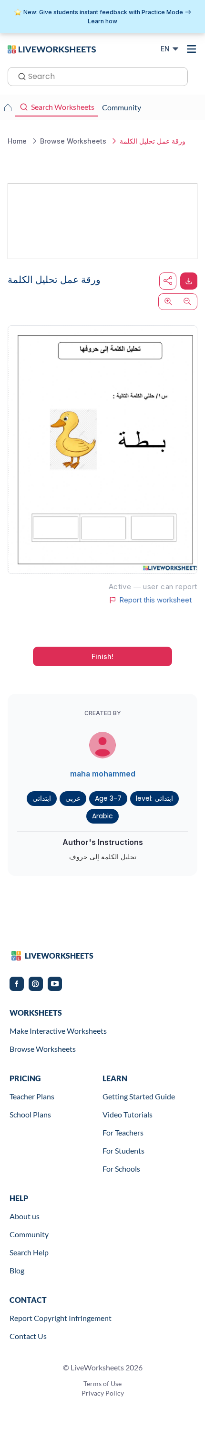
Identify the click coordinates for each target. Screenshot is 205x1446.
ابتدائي (41, 798)
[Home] (52, 48)
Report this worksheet (155, 600)
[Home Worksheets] (7, 107)
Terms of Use (102, 1383)
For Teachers (123, 1132)
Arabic (102, 816)
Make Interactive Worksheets (58, 1030)
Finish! (102, 656)
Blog (17, 1270)
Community (29, 1234)
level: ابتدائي (154, 798)
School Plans (30, 1114)
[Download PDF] (188, 281)
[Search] (19, 75)
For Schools (121, 1168)
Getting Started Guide (138, 1096)
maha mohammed (102, 773)
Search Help (29, 1252)
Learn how (102, 21)
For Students (123, 1150)
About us (25, 1216)
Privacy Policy (103, 1393)
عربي (73, 798)
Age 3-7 (108, 798)
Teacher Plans (32, 1096)
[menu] (191, 49)
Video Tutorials (127, 1114)
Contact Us (28, 1335)
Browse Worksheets (43, 1048)
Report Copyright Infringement (61, 1317)
